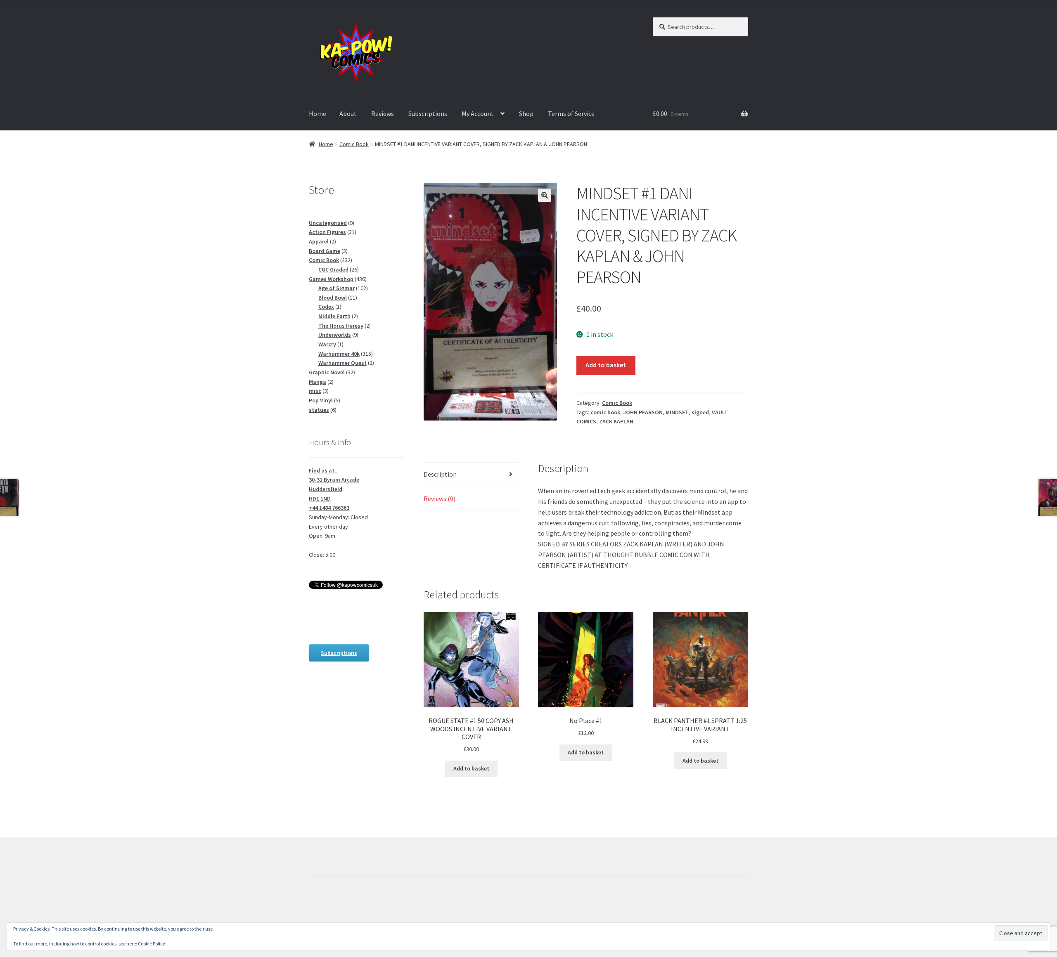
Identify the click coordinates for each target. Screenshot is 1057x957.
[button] (544, 195)
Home (317, 113)
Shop (526, 113)
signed (700, 412)
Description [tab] (440, 474)
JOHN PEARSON (643, 412)
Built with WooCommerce (345, 909)
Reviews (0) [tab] (439, 498)
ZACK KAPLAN (616, 421)
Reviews (382, 113)
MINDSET (677, 412)
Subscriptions (427, 113)
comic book (605, 412)
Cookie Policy (151, 943)
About (348, 113)
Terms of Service (571, 113)
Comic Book (354, 144)
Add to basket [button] (471, 768)
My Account (478, 113)
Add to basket (605, 365)
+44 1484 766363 (329, 507)
